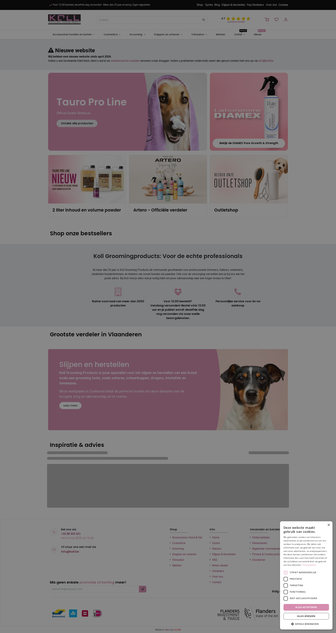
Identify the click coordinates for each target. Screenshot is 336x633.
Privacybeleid (309, 564)
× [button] (328, 525)
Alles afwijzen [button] (306, 616)
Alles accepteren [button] (306, 607)
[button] (306, 624)
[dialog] (306, 575)
